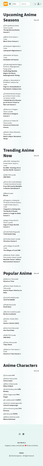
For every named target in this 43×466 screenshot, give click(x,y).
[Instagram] (19, 434)
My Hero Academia (9, 314)
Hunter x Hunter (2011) (11, 323)
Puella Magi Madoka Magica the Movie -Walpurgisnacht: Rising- (11, 73)
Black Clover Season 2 (10, 41)
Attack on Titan (8, 281)
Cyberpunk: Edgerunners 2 (12, 51)
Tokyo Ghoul (7, 345)
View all (36, 20)
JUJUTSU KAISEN (9, 300)
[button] (39, 4)
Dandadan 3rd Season (11, 60)
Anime (21, 453)
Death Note (7, 307)
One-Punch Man (8, 330)
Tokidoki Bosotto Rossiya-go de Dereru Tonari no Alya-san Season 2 (12, 102)
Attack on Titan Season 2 (12, 354)
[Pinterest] (23, 434)
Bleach (5, 195)
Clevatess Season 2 (10, 241)
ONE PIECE (6, 177)
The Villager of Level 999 (11, 250)
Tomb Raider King (9, 234)
